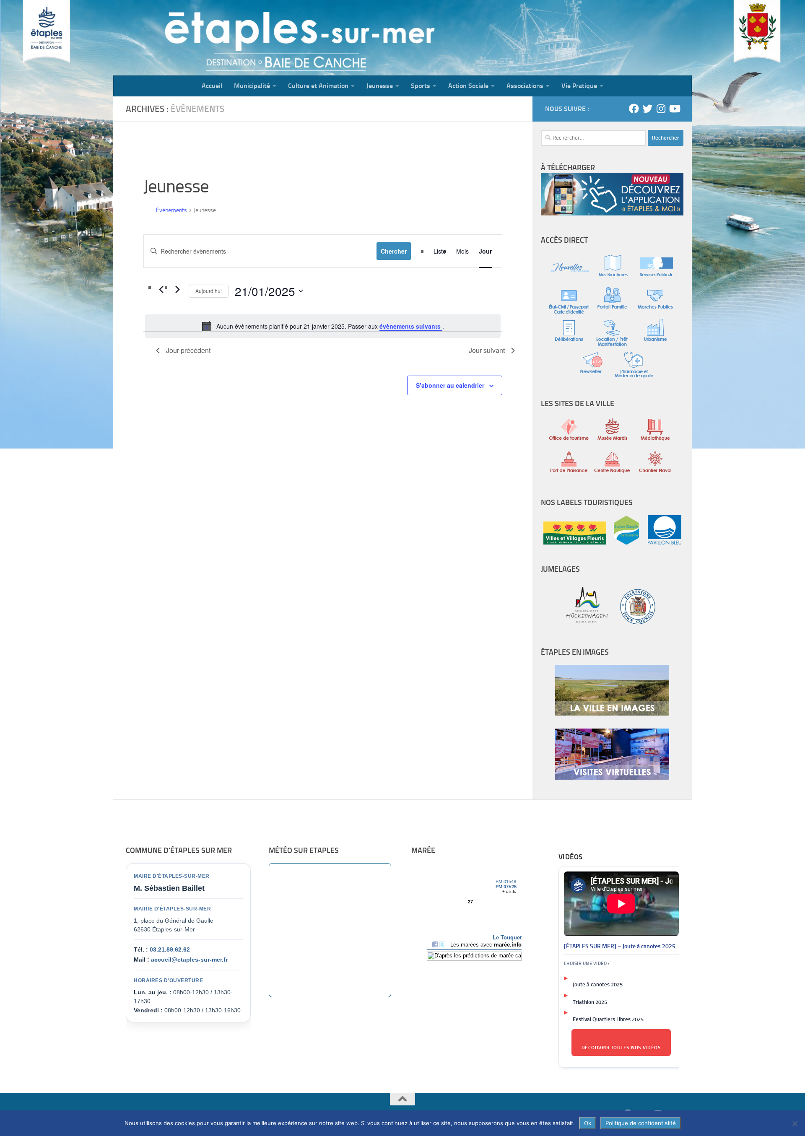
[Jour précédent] (161, 290)
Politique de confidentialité (640, 1123)
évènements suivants (410, 326)
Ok (587, 1123)
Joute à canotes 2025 (598, 984)
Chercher (394, 251)
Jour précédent (188, 350)
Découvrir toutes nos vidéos (621, 1047)
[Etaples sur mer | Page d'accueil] (178, 38)
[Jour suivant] (177, 290)
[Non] (794, 1123)
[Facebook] (634, 109)
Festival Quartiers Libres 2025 (608, 1019)
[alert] (323, 326)
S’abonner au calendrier (450, 385)
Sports (420, 86)
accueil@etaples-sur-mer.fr (189, 959)
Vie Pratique (579, 86)
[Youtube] (674, 109)
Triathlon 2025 (590, 1002)
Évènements (171, 210)
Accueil (212, 86)
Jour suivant (487, 350)
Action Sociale (468, 86)
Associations (524, 86)
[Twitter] (647, 109)
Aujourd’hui (208, 290)
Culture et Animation (318, 86)
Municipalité (252, 86)
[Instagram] (661, 109)
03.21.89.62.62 (170, 949)
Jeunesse (379, 86)
